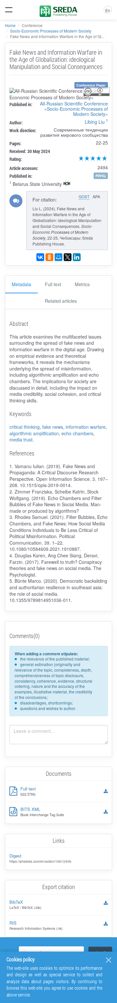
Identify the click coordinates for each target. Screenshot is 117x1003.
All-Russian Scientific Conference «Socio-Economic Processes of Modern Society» (74, 108)
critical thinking (24, 427)
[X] (68, 257)
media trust (20, 439)
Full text (53, 284)
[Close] (108, 960)
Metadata (21, 284)
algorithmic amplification (34, 433)
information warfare (86, 427)
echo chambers (77, 433)
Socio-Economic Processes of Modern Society (50, 31)
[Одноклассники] (49, 257)
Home (10, 25)
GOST (84, 196)
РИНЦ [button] (101, 175)
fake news (52, 427)
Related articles (61, 301)
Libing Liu (95, 121)
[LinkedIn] (77, 257)
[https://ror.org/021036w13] (67, 184)
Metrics (82, 284)
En (107, 10)
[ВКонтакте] (40, 257)
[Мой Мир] (58, 257)
